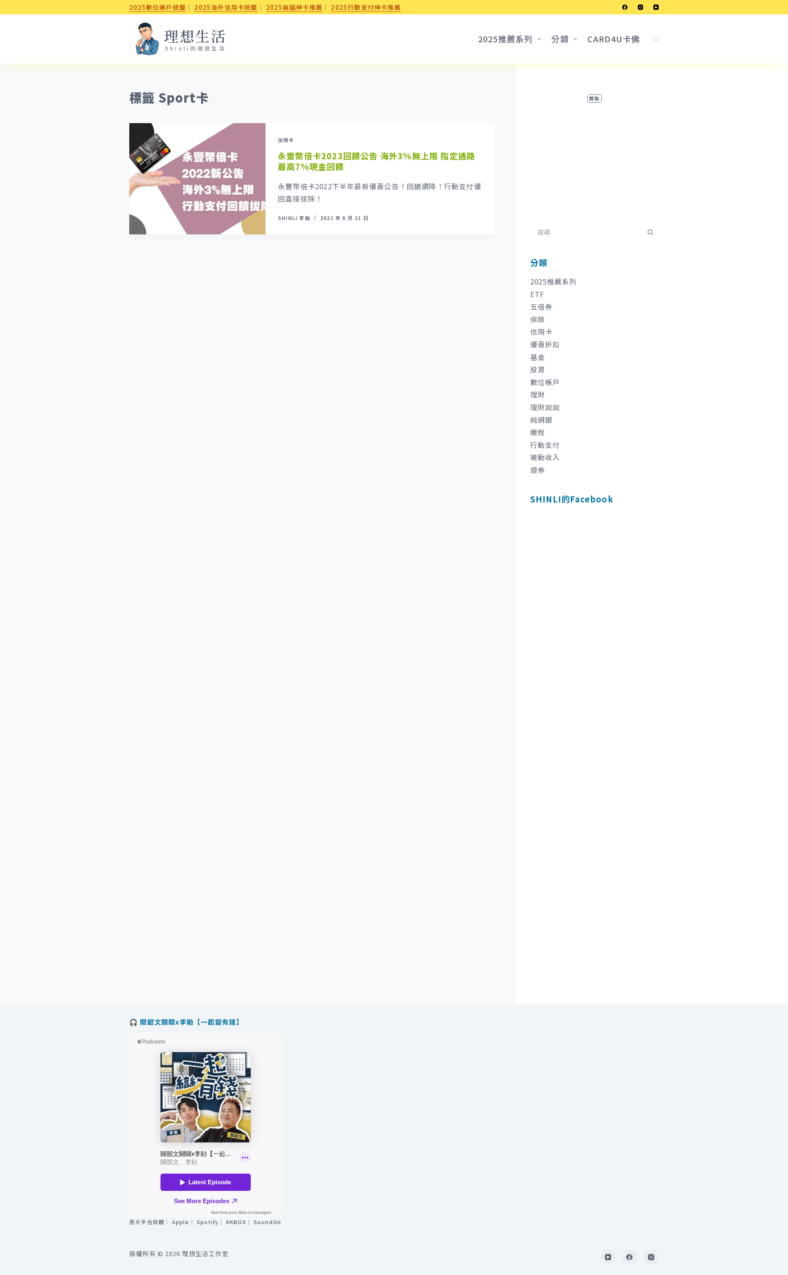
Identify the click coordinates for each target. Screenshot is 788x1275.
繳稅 (537, 432)
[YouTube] (656, 7)
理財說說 (545, 407)
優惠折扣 (545, 344)
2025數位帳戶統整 (157, 7)
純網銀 (541, 420)
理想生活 (195, 35)
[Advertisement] (594, 156)
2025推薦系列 (553, 281)
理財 (537, 394)
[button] (146, 39)
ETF (537, 294)
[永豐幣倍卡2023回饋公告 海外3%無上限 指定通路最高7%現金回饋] (197, 178)
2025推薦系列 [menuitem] (505, 39)
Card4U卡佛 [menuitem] (613, 39)
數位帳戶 (545, 382)
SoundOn (267, 1222)
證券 (537, 470)
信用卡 (286, 139)
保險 (537, 319)
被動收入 (545, 457)
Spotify (207, 1222)
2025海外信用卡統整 (225, 7)
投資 (537, 369)
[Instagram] (640, 7)
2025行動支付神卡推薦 (366, 7)
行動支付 (545, 445)
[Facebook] (625, 7)
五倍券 (541, 306)
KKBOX (236, 1222)
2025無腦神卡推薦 (294, 7)
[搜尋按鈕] (650, 232)
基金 (537, 357)
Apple (180, 1222)
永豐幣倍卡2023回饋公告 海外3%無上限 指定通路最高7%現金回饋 (376, 161)
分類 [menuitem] (559, 39)
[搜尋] (656, 39)
